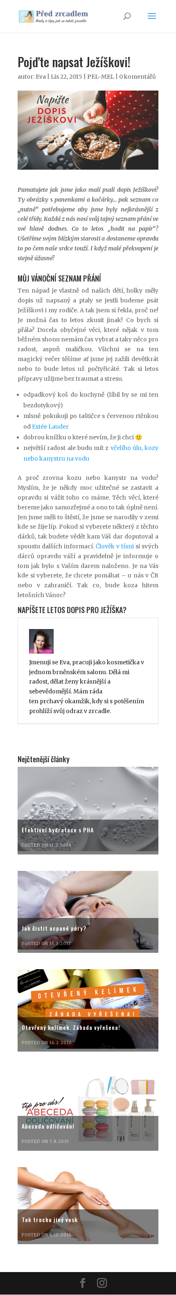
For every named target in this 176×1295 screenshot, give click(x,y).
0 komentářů (137, 76)
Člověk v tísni (115, 546)
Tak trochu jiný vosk (50, 1219)
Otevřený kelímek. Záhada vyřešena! (71, 1027)
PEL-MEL (100, 76)
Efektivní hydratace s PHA (58, 829)
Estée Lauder (50, 426)
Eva (41, 76)
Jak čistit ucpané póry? (54, 928)
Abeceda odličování (48, 1126)
